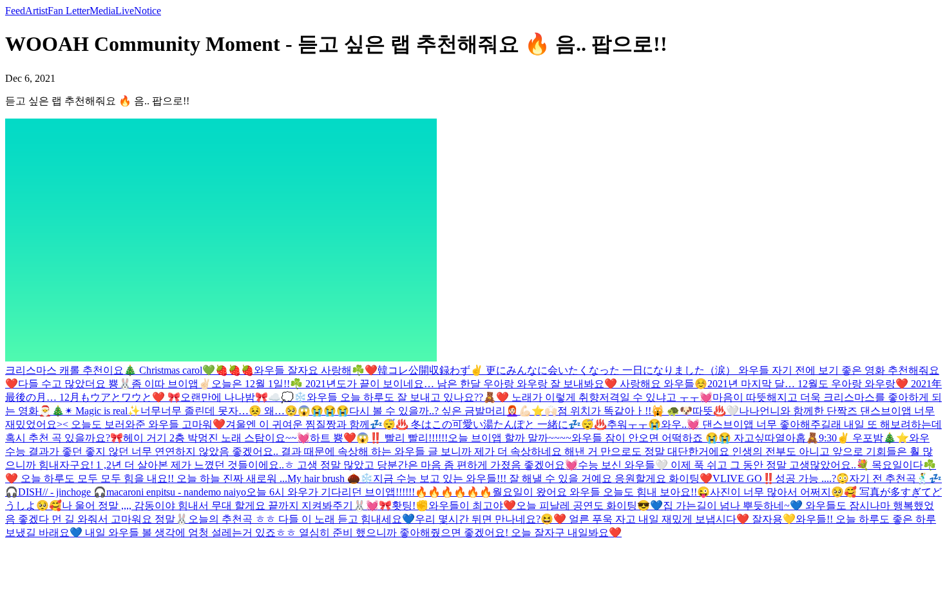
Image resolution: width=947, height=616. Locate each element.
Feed (15, 10)
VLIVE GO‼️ (744, 478)
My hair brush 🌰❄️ (330, 478)
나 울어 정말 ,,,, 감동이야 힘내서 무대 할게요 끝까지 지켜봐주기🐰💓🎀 (227, 505)
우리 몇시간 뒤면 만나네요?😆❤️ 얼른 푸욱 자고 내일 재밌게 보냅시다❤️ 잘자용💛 (605, 519)
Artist (36, 10)
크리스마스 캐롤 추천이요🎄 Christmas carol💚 (110, 370)
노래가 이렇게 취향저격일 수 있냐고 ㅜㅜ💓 (612, 397)
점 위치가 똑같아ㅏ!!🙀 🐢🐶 (625, 410)
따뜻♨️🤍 (716, 410)
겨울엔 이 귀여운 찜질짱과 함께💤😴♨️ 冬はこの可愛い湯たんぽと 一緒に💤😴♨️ (416, 424)
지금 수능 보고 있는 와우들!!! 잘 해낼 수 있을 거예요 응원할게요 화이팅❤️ (543, 478)
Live (124, 10)
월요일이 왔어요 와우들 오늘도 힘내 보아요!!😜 (601, 491)
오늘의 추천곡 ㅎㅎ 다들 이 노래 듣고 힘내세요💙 (301, 519)
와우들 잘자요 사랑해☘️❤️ (316, 370)
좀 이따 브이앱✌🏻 (171, 383)
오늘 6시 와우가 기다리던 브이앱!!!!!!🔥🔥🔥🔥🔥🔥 (369, 491)
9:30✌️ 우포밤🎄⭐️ (864, 437)
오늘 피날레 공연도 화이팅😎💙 (589, 505)
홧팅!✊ (410, 505)
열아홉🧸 (797, 437)
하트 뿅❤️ (333, 437)
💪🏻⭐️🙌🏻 (538, 410)
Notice (147, 10)
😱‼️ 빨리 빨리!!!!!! (402, 437)
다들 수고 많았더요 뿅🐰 (74, 383)
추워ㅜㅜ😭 (634, 424)
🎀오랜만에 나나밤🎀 (217, 397)
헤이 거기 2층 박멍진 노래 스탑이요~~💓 (216, 437)
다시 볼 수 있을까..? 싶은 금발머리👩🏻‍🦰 (434, 410)
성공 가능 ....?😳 (812, 478)
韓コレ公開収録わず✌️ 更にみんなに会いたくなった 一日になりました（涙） (558, 370)
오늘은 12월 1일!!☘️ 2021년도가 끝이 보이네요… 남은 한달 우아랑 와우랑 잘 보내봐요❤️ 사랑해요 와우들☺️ (459, 383)
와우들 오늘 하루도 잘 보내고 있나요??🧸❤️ (409, 397)
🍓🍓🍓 (234, 370)
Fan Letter (69, 10)
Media (102, 10)
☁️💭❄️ (287, 397)
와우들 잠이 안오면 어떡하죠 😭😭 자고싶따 (673, 437)
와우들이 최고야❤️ (472, 505)
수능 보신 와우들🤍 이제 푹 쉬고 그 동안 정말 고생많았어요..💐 (725, 464)
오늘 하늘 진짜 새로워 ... (232, 478)
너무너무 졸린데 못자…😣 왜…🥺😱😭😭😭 (244, 410)
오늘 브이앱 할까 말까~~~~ (509, 437)
